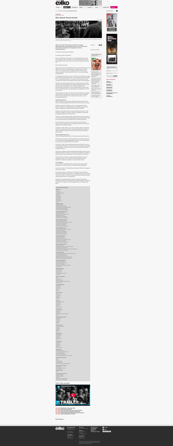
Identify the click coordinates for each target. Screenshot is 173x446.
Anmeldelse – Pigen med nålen (68, 408)
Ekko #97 (97, 74)
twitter (105, 429)
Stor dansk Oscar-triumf (72, 10)
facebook (106, 427)
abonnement (96, 86)
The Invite (108, 95)
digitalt (97, 96)
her (98, 88)
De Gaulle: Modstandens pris (112, 92)
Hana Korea (108, 84)
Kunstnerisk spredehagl (66, 409)
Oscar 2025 (65, 10)
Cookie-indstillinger (106, 431)
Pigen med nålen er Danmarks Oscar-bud (70, 411)
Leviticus (108, 81)
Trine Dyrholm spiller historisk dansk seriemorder (72, 412)
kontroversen (71, 140)
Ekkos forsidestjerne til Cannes (68, 413)
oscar (92, 49)
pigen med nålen (96, 49)
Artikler (60, 10)
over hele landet (97, 93)
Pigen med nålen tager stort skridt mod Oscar (71, 410)
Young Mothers (109, 89)
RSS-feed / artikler (109, 10)
